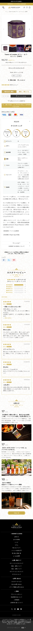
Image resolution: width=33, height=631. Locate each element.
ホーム (6, 11)
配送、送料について (16, 566)
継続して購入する (24, 91)
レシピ (16, 542)
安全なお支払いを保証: (8, 112)
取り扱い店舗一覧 (16, 553)
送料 (10, 62)
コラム (16, 545)
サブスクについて (16, 574)
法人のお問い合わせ (16, 584)
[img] (7, 301)
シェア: (4, 257)
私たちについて (16, 547)
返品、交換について (16, 568)
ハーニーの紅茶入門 (16, 550)
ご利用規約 (16, 599)
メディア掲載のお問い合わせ (16, 587)
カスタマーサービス (16, 581)
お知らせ (16, 536)
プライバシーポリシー (16, 594)
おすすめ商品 (16, 539)
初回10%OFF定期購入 (16, 1)
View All (16, 513)
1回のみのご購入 (9, 91)
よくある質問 (16, 556)
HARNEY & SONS (14, 7)
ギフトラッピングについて (16, 571)
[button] (6, 85)
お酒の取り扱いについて (16, 602)
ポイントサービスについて (16, 563)
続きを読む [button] (8, 318)
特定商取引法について (16, 597)
